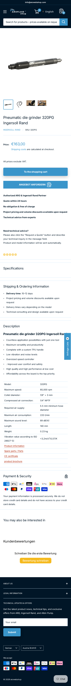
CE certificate (11, 456)
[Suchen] (63, 22)
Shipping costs (18, 149)
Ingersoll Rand (11, 130)
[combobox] (47, 12)
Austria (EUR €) (29, 648)
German (8, 648)
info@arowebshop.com (35, 2)
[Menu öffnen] (5, 11)
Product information (14, 446)
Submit (12, 632)
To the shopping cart (35, 171)
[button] (10, 254)
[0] (37, 12)
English (49, 11)
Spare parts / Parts (13, 451)
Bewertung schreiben (36, 560)
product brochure (13, 461)
